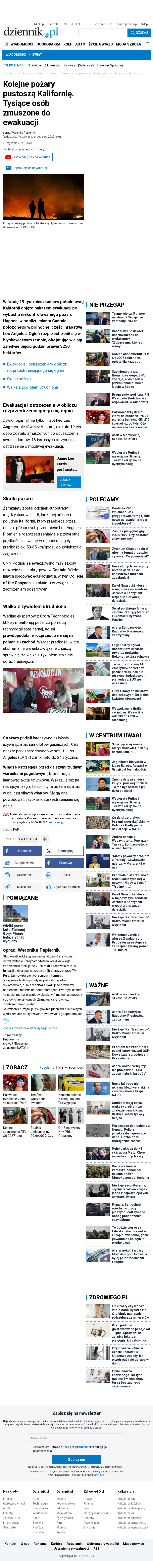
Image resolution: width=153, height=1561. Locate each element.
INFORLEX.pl (72, 24)
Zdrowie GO (52, 65)
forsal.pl (54, 24)
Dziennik (8, 73)
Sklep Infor (10, 1527)
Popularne (46, 1067)
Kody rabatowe (66, 1503)
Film (59, 1522)
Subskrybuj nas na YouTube (31, 157)
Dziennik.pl (41, 1491)
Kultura (61, 1532)
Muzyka (62, 1527)
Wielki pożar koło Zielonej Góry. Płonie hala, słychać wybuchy (14, 933)
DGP (87, 24)
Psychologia (91, 1522)
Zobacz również (65, 482)
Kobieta (61, 1498)
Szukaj (142, 33)
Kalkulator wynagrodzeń (133, 1527)
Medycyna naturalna (96, 1513)
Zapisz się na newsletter (30, 168)
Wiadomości (16, 54)
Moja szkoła (64, 1513)
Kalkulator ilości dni (129, 1503)
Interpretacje (11, 1522)
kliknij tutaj (99, 1474)
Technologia (40, 1503)
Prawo (88, 1498)
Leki (86, 1508)
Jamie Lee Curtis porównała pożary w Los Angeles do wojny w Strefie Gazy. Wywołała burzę (67, 464)
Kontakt (10, 1544)
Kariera (56, 1544)
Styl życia (89, 1527)
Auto (36, 1498)
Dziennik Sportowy (110, 65)
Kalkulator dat (126, 1498)
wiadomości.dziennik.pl (31, 73)
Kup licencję (56, 822)
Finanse (88, 1503)
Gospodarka (40, 1508)
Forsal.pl (8, 1513)
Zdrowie (38, 1522)
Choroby (89, 1518)
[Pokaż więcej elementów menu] (147, 44)
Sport (36, 1518)
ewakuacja (28, 839)
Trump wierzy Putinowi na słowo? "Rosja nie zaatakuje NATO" (15, 1041)
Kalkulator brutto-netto (132, 1522)
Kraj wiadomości (71, 1067)
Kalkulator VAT (127, 1513)
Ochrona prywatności (103, 1544)
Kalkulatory (126, 1491)
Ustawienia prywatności (71, 1548)
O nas (25, 1544)
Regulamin (74, 1544)
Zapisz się (76, 1459)
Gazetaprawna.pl (14, 1503)
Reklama (40, 1544)
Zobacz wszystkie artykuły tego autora (30, 1028)
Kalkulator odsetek (129, 1518)
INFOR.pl (39, 24)
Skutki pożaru (19, 378)
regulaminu (79, 1446)
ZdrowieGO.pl (103, 24)
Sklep (144, 24)
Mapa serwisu (133, 1544)
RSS (96, 1548)
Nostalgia (34, 65)
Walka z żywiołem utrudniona (32, 387)
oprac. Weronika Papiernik (32, 134)
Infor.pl (7, 1498)
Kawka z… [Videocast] (79, 65)
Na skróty (10, 1491)
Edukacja (62, 1508)
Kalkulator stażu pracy (131, 1508)
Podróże (38, 1527)
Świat (37, 54)
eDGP (6, 1508)
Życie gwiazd (65, 1518)
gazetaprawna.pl (127, 24)
